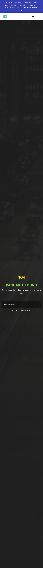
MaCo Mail (18, 2)
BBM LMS (13, 5)
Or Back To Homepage (21, 311)
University (9, 2)
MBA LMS (23, 5)
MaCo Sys (27, 2)
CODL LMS (31, 5)
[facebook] (21, 10)
